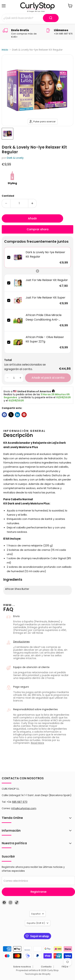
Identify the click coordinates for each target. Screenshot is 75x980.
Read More (37, 743)
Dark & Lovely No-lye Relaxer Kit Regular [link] (45, 254)
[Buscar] (51, 18)
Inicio (5, 49)
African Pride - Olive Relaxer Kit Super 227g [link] (45, 339)
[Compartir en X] (11, 414)
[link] (18, 257)
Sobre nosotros (22, 966)
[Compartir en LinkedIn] (17, 414)
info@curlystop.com (23, 808)
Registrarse (38, 892)
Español (35, 913)
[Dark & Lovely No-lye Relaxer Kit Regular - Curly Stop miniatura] (7, 133)
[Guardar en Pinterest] (24, 414)
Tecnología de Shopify (37, 974)
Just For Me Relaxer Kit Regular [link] (47, 280)
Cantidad (8, 196)
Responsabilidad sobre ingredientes (35, 709)
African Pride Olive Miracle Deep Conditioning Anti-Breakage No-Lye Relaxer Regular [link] (44, 317)
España (36, 923)
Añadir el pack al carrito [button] (48, 378)
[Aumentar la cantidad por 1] (32, 203)
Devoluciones (21, 641)
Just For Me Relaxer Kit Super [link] (45, 298)
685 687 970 (19, 802)
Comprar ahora (37, 229)
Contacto (46, 966)
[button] (7, 378)
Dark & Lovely (15, 158)
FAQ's (65, 966)
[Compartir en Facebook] (4, 414)
